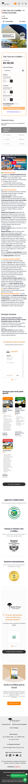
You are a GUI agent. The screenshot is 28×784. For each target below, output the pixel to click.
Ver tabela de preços (13, 112)
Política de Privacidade (19, 724)
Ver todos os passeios (14, 484)
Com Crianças (14, 728)
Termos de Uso (6, 724)
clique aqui (17, 255)
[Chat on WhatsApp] (25, 779)
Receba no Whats (14, 703)
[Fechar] (26, 773)
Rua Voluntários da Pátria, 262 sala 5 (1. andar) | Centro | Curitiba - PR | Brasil (15, 762)
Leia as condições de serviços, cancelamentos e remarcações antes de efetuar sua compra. (12, 290)
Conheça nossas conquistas (14, 652)
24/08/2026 (7, 70)
